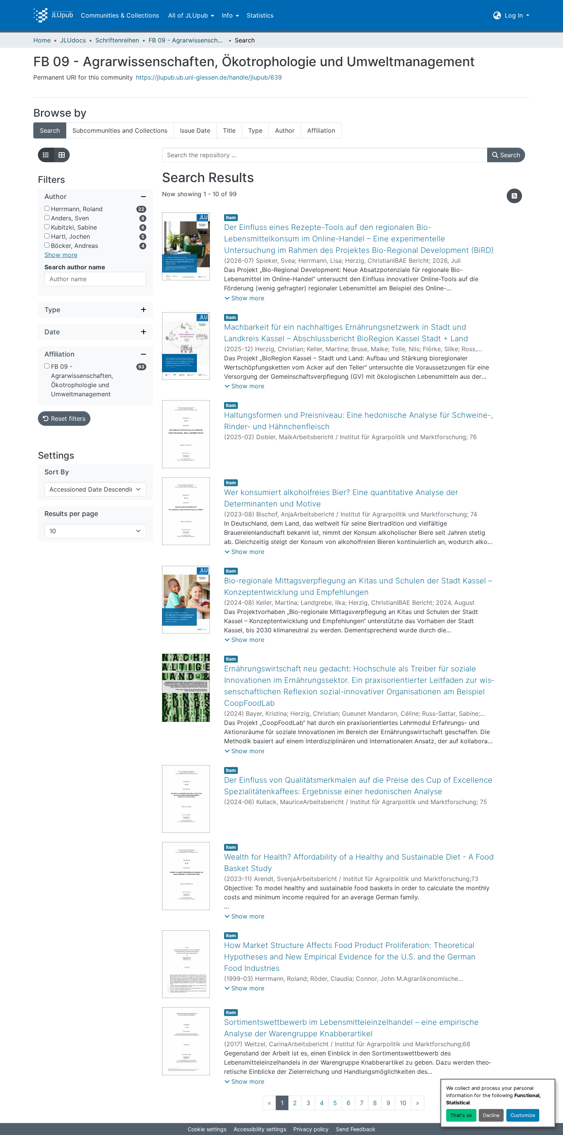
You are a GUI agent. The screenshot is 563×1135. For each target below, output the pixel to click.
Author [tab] (285, 130)
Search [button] (509, 155)
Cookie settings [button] (207, 1129)
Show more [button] (60, 255)
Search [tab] (50, 130)
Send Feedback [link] (355, 1129)
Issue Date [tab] (195, 130)
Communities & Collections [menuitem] (120, 15)
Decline (491, 1115)
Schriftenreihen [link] (117, 40)
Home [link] (42, 40)
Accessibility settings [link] (260, 1129)
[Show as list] (46, 155)
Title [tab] (229, 130)
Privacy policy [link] (311, 1129)
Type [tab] (255, 130)
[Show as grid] (62, 155)
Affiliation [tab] (321, 130)
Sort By (56, 472)
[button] (53, 15)
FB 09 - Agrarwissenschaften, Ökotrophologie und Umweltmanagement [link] (187, 40)
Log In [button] (515, 15)
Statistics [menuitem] (260, 15)
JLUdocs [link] (73, 40)
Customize (523, 1115)
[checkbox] (46, 208)
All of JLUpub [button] (188, 15)
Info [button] (227, 15)
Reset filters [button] (67, 418)
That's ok (461, 1115)
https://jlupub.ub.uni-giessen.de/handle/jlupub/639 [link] (209, 77)
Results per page (71, 514)
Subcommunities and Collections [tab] (119, 130)
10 (403, 1103)
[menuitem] (190, 15)
